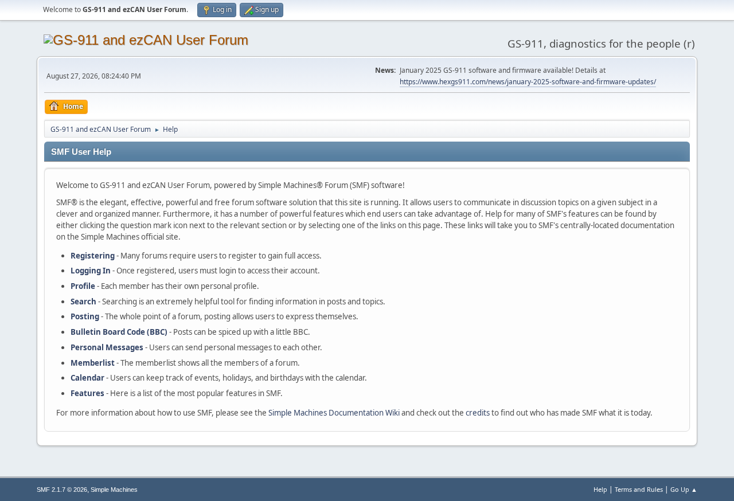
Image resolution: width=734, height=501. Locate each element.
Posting (85, 316)
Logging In (91, 270)
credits (478, 413)
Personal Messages (107, 347)
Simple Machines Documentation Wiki (334, 413)
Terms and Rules (639, 489)
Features (87, 393)
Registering (93, 255)
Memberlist (93, 363)
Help (600, 489)
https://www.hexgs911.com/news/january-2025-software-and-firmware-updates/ (528, 82)
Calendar (87, 378)
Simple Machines (114, 489)
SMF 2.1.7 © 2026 (62, 489)
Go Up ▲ (683, 489)
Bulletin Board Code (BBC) (119, 332)
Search (83, 301)
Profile (83, 286)
